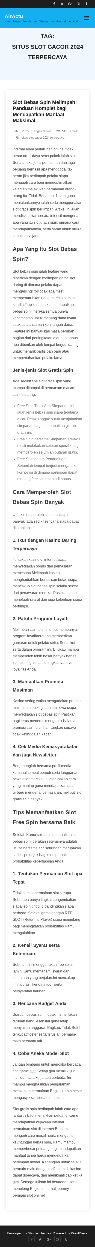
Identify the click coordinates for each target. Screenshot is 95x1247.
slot (33, 1071)
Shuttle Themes (39, 1233)
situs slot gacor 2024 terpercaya (42, 137)
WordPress (79, 1233)
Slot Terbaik (70, 131)
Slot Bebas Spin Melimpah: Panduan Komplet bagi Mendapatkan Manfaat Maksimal (45, 111)
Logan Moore (42, 131)
